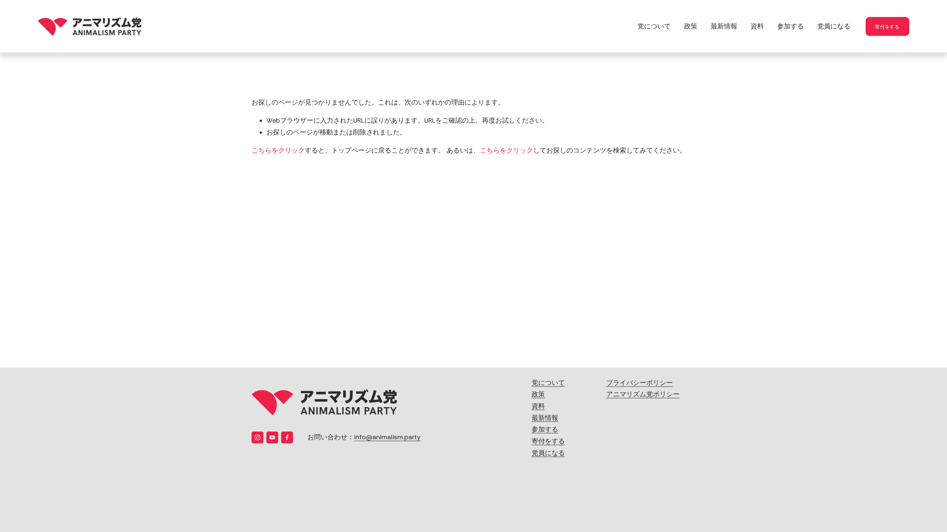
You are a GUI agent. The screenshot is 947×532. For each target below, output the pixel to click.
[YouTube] (272, 437)
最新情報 (724, 26)
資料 (757, 26)
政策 (690, 26)
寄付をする (887, 26)
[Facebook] (287, 437)
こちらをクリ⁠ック (278, 150)
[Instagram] (257, 437)
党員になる (833, 26)
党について (654, 26)
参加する (790, 26)
